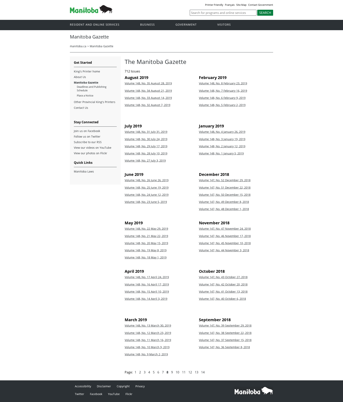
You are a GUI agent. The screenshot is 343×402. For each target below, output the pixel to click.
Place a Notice (85, 95)
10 (177, 372)
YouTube (114, 394)
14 (203, 372)
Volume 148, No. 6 (222, 98)
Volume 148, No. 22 (146, 228)
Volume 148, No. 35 (148, 83)
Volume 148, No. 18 (146, 257)
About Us (80, 77)
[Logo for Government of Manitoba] (91, 12)
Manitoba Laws (84, 171)
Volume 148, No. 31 (146, 132)
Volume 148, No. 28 (146, 153)
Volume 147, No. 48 (224, 209)
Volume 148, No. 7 (223, 91)
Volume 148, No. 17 (147, 277)
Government (186, 25)
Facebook (96, 394)
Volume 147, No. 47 (225, 228)
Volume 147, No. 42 (223, 284)
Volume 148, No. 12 (148, 333)
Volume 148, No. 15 (147, 291)
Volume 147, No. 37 (225, 340)
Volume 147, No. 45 (225, 243)
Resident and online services (94, 25)
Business (147, 25)
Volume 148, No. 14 (146, 299)
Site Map (241, 5)
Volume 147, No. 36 (224, 347)
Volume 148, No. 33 (148, 98)
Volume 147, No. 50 (225, 195)
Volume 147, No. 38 (225, 333)
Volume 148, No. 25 (147, 187)
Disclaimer (104, 386)
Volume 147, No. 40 (222, 299)
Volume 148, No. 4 (222, 132)
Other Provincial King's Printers (94, 102)
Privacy (140, 386)
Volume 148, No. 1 (221, 153)
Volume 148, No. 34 (148, 91)
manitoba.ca (78, 46)
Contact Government (260, 5)
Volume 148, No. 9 (146, 354)
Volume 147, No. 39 (225, 325)
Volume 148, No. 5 (222, 105)
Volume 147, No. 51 (225, 187)
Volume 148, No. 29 (146, 146)
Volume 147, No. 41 (223, 291)
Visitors (224, 25)
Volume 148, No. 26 (147, 180)
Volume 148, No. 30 (146, 139)
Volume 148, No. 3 (222, 139)
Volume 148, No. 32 (147, 105)
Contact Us (81, 108)
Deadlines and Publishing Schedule (91, 88)
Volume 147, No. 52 (225, 180)
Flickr (128, 394)
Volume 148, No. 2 (222, 146)
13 (196, 372)
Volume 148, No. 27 (145, 160)
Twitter (79, 394)
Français (230, 5)
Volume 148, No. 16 (147, 284)
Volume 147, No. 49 (224, 202)
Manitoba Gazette (101, 46)
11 (184, 372)
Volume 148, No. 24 (147, 195)
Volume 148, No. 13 (148, 325)
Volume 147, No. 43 (223, 277)
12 (190, 372)
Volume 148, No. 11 (148, 340)
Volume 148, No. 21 (146, 236)
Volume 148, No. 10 (147, 347)
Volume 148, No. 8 (223, 83)
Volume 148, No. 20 (146, 243)
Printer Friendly (214, 5)
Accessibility (83, 386)
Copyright (123, 386)
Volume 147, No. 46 (225, 236)
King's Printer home (87, 71)
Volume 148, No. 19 (146, 250)
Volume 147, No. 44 (224, 250)
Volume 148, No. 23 (146, 202)
